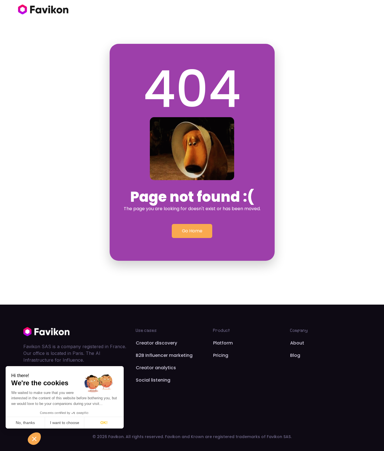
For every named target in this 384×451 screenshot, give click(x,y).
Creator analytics (156, 367)
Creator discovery (156, 343)
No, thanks (25, 422)
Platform (223, 343)
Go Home (192, 231)
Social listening (153, 380)
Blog (295, 355)
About (297, 343)
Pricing (220, 355)
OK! (104, 422)
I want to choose (64, 422)
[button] (34, 438)
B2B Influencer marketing (164, 355)
